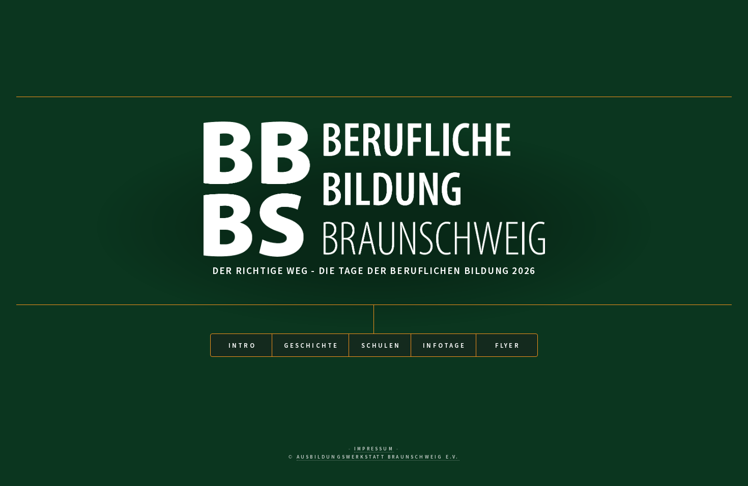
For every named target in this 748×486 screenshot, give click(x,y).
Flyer (507, 345)
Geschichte (311, 345)
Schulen (380, 345)
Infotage (444, 345)
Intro (242, 345)
